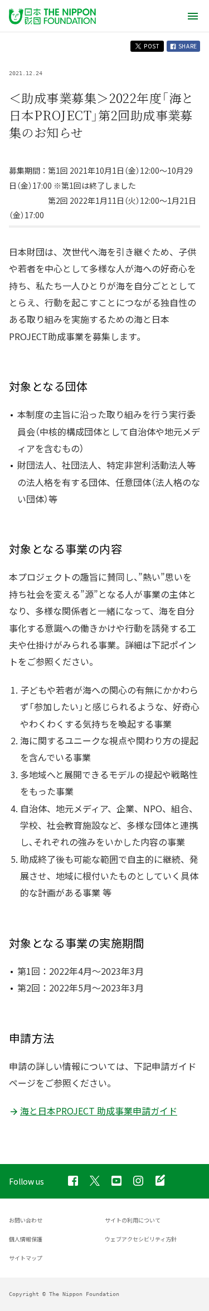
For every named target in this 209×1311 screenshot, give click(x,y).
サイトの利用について (133, 1220)
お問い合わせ (25, 1220)
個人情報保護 (25, 1239)
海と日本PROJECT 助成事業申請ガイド (98, 1110)
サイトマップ (25, 1258)
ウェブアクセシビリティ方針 (141, 1239)
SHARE (187, 46)
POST (151, 46)
